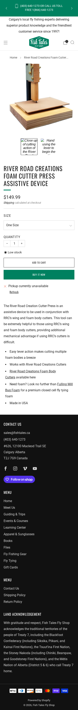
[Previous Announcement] (6, 8)
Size (7, 216)
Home (13, 57)
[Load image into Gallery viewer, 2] (49, 146)
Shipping (9, 202)
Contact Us (11, 588)
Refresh (14, 292)
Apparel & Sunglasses (19, 534)
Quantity (12, 237)
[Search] (72, 42)
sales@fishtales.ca (17, 433)
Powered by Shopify (39, 700)
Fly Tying (10, 561)
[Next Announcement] (71, 8)
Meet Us (9, 508)
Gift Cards (11, 567)
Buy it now (39, 274)
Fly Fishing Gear (15, 554)
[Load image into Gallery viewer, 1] (29, 146)
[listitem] (39, 8)
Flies (7, 547)
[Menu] (6, 43)
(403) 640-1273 (14, 439)
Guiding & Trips (14, 514)
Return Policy (13, 602)
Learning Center (15, 527)
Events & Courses (16, 521)
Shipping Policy (15, 595)
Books (8, 541)
